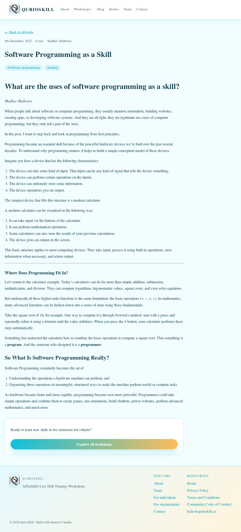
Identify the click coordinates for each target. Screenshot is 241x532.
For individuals (165, 497)
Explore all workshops (94, 444)
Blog (100, 9)
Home (191, 483)
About (64, 9)
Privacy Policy (198, 490)
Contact (142, 9)
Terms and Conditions (203, 497)
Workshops (83, 9)
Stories (114, 9)
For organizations (167, 504)
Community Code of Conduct (209, 504)
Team (128, 9)
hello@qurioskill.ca (201, 511)
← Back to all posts (19, 31)
